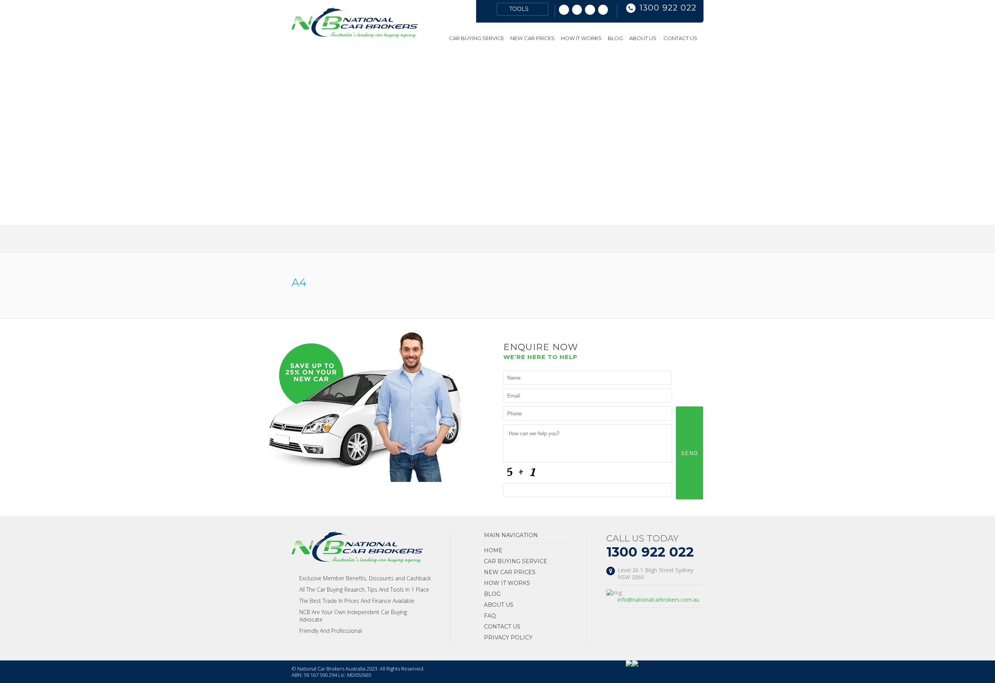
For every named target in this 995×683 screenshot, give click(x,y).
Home (440, 38)
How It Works (581, 38)
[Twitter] (590, 10)
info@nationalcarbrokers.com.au (658, 599)
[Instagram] (577, 10)
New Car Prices (532, 38)
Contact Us (680, 38)
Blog (615, 38)
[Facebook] (603, 10)
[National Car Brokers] (355, 36)
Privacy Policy (508, 637)
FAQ (490, 615)
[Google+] (564, 10)
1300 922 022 (667, 7)
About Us (642, 38)
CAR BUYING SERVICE (476, 38)
